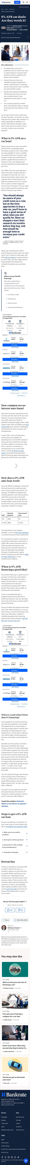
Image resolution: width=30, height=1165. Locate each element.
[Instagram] (9, 1157)
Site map (18, 1120)
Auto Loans (11, 9)
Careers (18, 1123)
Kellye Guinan (10, 27)
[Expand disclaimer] (28, 37)
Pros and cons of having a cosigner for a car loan (13, 1015)
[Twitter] (5, 1157)
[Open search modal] (23, 2)
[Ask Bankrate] (26, 1160)
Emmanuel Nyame (12, 29)
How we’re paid (20, 1117)
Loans (6, 9)
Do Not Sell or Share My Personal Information (13, 1149)
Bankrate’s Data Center (7, 1130)
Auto (2, 9)
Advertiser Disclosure (24, 7)
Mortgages (4, 1117)
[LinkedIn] (12, 1157)
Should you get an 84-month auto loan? (14, 1078)
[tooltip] (26, 901)
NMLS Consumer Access (7, 1101)
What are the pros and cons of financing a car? (14, 983)
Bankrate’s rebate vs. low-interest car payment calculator (13, 803)
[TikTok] (18, 1157)
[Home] (7, 2)
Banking (3, 1120)
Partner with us (20, 1130)
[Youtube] (15, 1157)
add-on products (10, 257)
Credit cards (4, 1123)
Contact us (19, 1126)
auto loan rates (12, 889)
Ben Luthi (6, 1083)
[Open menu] (27, 2)
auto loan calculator (22, 532)
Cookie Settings (5, 1146)
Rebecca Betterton (9, 1051)
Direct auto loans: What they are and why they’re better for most (15, 1048)
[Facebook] (2, 1157)
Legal (2, 1139)
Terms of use (4, 1152)
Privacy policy (4, 1142)
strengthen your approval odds (16, 827)
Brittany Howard (17, 26)
